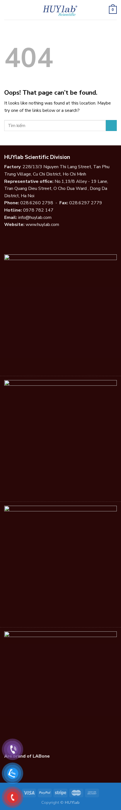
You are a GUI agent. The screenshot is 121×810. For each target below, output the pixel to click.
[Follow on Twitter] (21, 238)
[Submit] (111, 125)
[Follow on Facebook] (7, 238)
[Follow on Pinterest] (35, 238)
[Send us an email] (28, 238)
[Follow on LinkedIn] (42, 238)
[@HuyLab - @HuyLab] (60, 10)
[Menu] (7, 10)
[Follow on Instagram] (14, 238)
